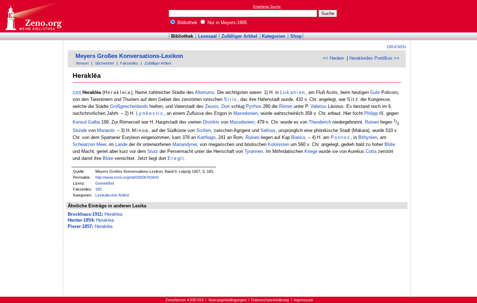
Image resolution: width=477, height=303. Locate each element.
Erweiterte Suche (267, 6)
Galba (94, 122)
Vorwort (82, 63)
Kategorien (273, 36)
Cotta (371, 151)
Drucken (396, 47)
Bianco (298, 137)
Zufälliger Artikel (239, 36)
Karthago (206, 137)
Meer (101, 144)
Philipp (371, 113)
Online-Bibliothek (33, 16)
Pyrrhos (254, 106)
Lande (121, 144)
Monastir (105, 130)
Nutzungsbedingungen (227, 300)
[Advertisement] (444, 16)
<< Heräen (333, 58)
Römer (285, 106)
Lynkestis (150, 113)
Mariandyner (185, 144)
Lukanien (293, 92)
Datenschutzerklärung (270, 300)
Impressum (303, 300)
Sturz (152, 151)
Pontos (341, 137)
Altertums (204, 92)
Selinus (268, 130)
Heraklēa (103, 226)
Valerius (318, 106)
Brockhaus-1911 (85, 214)
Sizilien (203, 130)
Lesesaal (207, 36)
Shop (296, 36)
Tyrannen (253, 151)
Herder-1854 (80, 220)
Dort (225, 106)
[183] (77, 92)
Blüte (389, 144)
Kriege (310, 151)
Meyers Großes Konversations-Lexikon (129, 56)
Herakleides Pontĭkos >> (374, 58)
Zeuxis (212, 106)
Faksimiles (129, 63)
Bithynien (367, 137)
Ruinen (372, 122)
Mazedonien (245, 113)
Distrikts (211, 122)
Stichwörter (104, 63)
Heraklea (113, 214)
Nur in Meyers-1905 (226, 22)
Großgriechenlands (129, 106)
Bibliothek (186, 22)
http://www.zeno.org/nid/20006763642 (127, 177)
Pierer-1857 (80, 226)
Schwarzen (84, 144)
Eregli (176, 158)
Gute (375, 92)
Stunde (80, 130)
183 (98, 189)
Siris (230, 99)
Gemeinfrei (104, 183)
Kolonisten (278, 144)
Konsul (80, 122)
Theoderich (320, 122)
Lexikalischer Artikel (112, 195)
